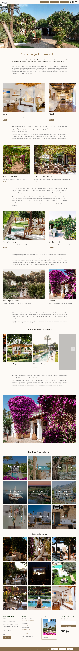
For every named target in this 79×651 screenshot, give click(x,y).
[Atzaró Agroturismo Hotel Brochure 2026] (49, 628)
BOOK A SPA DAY (64, 2)
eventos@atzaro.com (27, 633)
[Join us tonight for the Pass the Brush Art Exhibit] (39, 549)
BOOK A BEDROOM (44, 2)
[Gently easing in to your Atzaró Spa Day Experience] (39, 598)
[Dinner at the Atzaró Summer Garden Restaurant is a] (15, 573)
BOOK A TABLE (54, 2)
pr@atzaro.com (26, 638)
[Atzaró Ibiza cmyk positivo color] (4, 3)
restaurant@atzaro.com (27, 625)
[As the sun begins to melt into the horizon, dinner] (15, 549)
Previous (6, 349)
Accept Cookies (55, 649)
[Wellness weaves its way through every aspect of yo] (64, 549)
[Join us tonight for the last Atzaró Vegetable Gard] (39, 573)
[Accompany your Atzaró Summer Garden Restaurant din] (15, 598)
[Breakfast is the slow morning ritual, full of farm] (64, 573)
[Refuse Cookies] (77, 649)
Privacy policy (69, 649)
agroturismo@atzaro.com (28, 620)
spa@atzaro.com (26, 629)
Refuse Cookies (62, 649)
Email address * (64, 620)
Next (73, 349)
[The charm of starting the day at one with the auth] (64, 598)
